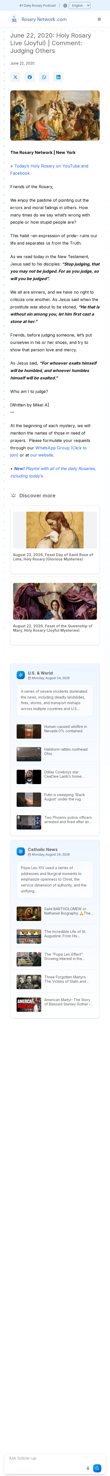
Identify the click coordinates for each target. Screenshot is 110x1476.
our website (41, 455)
